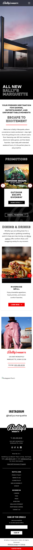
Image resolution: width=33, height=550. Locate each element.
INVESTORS (16, 501)
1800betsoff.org (26, 459)
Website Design (13, 544)
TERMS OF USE (16, 478)
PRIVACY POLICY (16, 475)
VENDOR (16, 486)
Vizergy (22, 544)
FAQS (16, 496)
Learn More (15, 305)
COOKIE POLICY (16, 480)
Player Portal (17, 549)
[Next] (30, 185)
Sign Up (16, 533)
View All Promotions (15, 215)
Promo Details (16, 203)
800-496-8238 (19, 365)
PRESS (16, 498)
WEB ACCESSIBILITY (16, 483)
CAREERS (16, 493)
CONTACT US (16, 509)
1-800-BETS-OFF (10, 459)
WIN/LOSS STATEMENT (16, 504)
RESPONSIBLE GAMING (16, 507)
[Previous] (3, 185)
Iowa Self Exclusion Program (16, 464)
